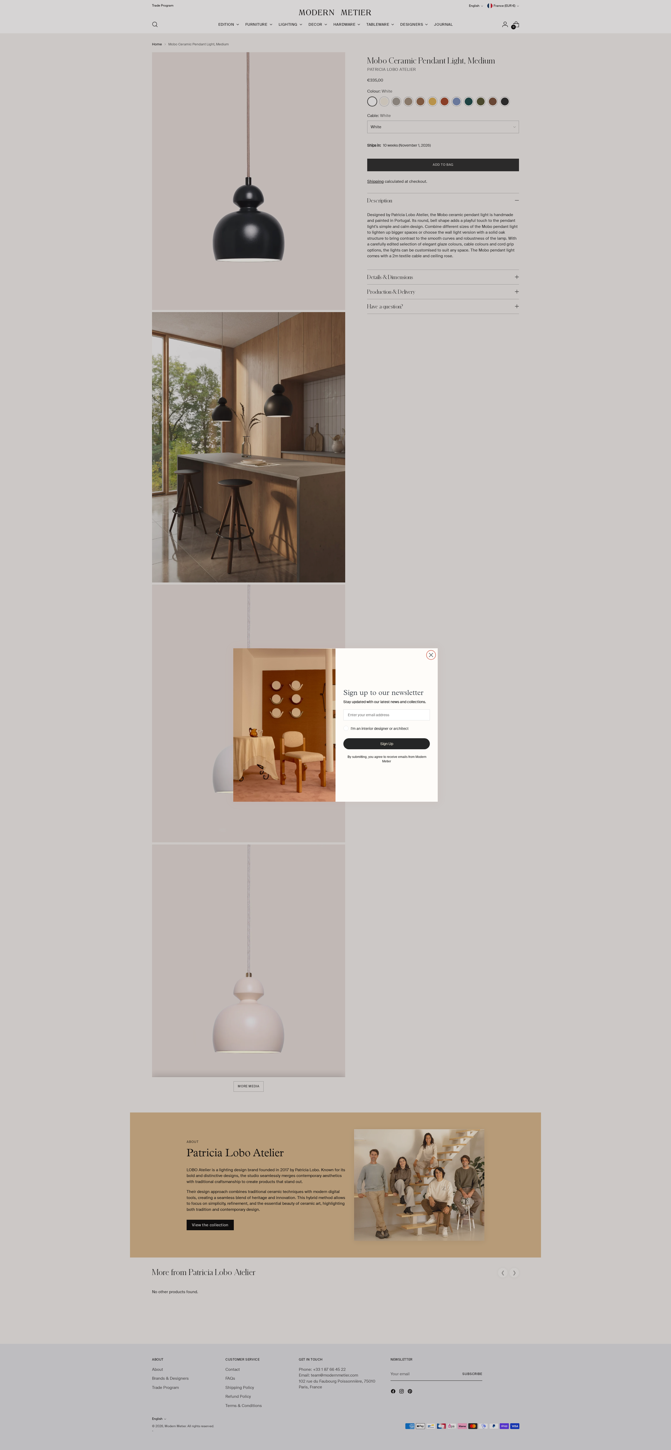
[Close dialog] (431, 655)
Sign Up (386, 743)
